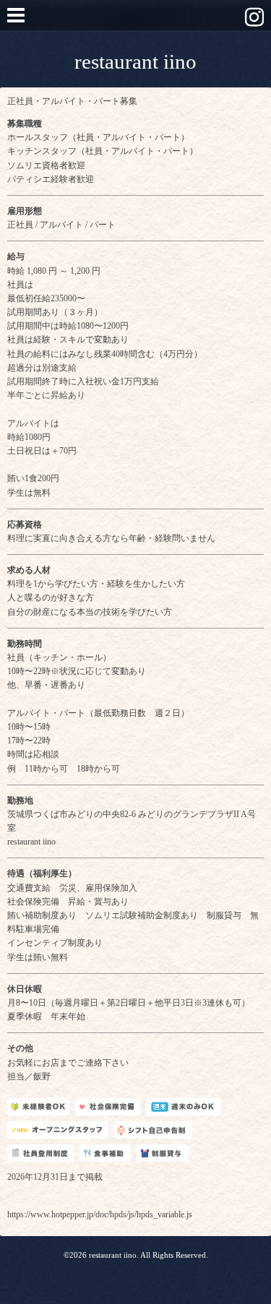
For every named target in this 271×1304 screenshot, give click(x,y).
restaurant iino (135, 61)
